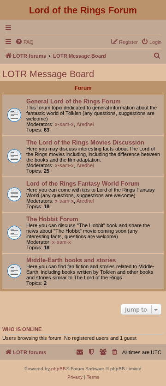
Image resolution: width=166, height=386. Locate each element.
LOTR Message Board (48, 74)
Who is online (22, 329)
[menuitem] (24, 42)
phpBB (58, 368)
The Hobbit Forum (52, 219)
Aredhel (85, 124)
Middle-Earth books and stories (71, 260)
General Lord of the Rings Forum (73, 101)
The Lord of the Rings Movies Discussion (85, 142)
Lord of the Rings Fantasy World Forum (83, 183)
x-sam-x (64, 124)
